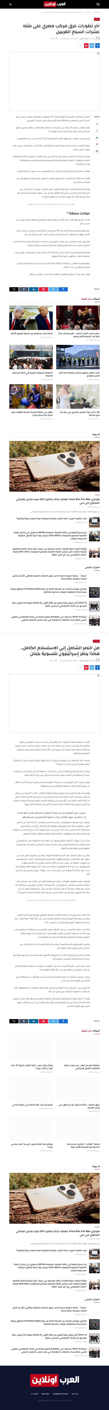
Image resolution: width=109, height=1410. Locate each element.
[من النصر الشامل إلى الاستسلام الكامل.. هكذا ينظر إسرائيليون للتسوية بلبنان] (54, 703)
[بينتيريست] (86, 45)
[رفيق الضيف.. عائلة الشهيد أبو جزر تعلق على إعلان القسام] (78, 1089)
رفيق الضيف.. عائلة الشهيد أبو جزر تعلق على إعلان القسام (79, 1106)
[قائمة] (98, 4)
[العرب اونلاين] (54, 4)
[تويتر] (97, 130)
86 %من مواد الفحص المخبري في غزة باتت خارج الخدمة (80, 414)
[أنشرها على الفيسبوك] (97, 45)
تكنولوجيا (97, 495)
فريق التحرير (83, 39)
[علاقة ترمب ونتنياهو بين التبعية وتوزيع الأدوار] (31, 318)
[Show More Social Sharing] (80, 45)
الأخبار (97, 19)
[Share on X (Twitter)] (92, 45)
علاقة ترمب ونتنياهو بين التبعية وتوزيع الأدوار (32, 333)
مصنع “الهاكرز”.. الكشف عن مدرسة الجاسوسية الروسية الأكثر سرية (83, 1146)
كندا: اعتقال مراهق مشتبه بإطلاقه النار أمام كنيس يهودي (79, 374)
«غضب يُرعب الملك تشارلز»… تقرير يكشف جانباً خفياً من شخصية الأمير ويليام (79, 335)
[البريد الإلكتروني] (97, 151)
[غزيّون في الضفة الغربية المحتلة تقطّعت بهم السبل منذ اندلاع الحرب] (31, 396)
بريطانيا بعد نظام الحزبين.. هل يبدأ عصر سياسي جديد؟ (32, 1146)
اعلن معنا (45, 1394)
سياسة (96, 641)
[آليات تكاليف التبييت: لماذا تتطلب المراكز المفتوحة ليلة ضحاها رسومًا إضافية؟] (94, 522)
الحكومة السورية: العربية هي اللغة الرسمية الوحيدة (32, 374)
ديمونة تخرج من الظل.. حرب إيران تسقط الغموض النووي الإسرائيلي (82, 1067)
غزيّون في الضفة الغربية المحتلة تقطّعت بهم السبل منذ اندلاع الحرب (32, 414)
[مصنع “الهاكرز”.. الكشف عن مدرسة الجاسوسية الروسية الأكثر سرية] (78, 1128)
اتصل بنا (34, 1394)
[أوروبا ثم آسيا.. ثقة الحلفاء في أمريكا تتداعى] (31, 1089)
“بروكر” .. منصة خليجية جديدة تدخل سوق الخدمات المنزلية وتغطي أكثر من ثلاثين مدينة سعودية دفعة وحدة (49, 577)
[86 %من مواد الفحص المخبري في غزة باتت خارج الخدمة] (78, 396)
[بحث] (10, 4)
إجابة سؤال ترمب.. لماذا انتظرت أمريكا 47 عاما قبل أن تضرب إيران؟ (32, 1067)
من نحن (75, 1394)
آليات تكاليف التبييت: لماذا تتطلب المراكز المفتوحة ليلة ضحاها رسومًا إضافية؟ (51, 518)
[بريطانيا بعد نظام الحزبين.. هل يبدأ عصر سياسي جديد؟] (31, 1128)
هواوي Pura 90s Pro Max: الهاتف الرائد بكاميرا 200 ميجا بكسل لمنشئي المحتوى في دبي (58, 501)
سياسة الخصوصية (60, 1394)
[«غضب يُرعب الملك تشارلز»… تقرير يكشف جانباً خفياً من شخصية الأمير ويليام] (78, 318)
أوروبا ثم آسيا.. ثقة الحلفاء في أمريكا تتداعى (32, 1104)
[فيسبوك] (97, 124)
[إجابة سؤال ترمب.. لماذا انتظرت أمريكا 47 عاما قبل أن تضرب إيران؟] (31, 1050)
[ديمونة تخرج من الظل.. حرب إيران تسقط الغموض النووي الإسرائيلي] (78, 1050)
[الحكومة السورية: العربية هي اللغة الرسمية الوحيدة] (31, 357)
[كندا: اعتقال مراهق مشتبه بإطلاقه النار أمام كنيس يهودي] (78, 357)
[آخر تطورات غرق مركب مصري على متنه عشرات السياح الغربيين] (54, 81)
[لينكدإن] (97, 137)
